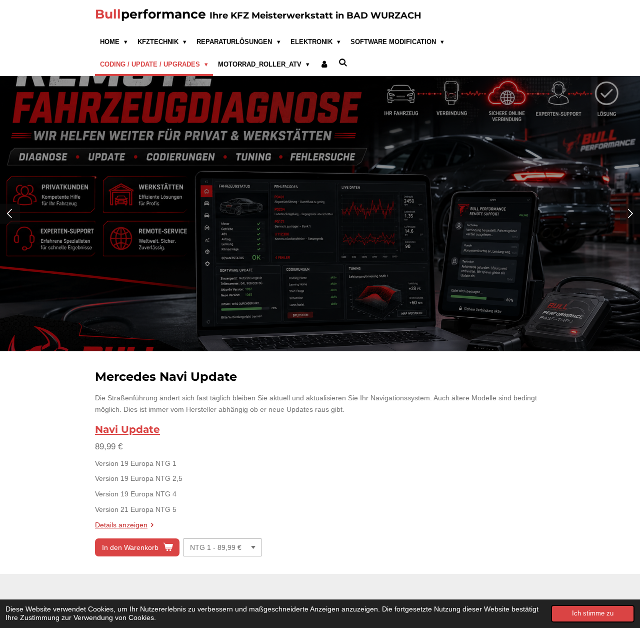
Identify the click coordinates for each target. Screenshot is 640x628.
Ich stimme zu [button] (593, 613)
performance (258, 14)
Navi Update (127, 429)
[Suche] (343, 63)
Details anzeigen (121, 525)
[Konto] (324, 64)
